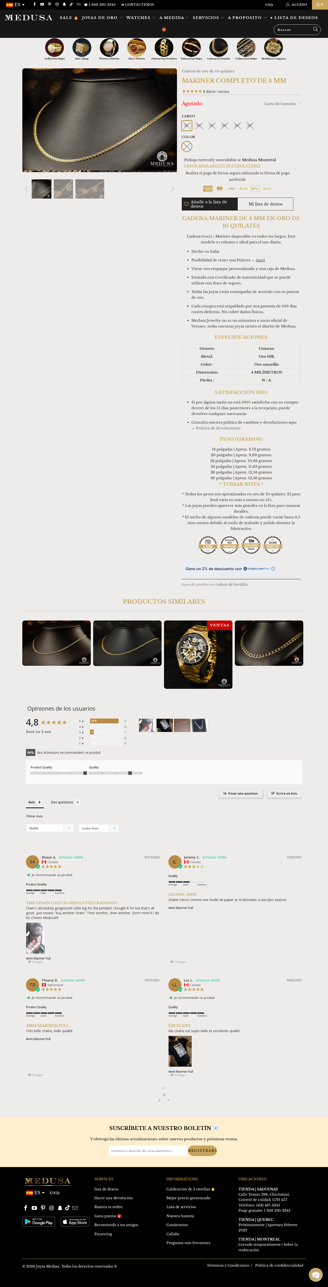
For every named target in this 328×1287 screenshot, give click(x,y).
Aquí (260, 260)
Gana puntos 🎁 (107, 1216)
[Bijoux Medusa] (29, 17)
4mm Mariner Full (38, 958)
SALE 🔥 (69, 17)
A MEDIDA (172, 17)
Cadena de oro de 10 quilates (208, 71)
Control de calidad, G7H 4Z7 (262, 1200)
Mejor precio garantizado (188, 1198)
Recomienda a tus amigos (116, 1225)
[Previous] (27, 189)
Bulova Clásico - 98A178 (198, 654)
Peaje (243, 1210)
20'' (199, 125)
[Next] (172, 189)
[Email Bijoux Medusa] (78, 4)
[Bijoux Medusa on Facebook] (34, 4)
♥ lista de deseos (294, 17)
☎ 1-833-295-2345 (100, 4)
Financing (103, 1234)
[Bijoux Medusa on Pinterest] (49, 4)
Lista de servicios (181, 1207)
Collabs (172, 1234)
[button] (316, 1275)
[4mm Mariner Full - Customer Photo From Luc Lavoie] (165, 725)
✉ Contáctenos (137, 4)
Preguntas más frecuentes (188, 1243)
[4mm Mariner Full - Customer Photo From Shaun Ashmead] (147, 725)
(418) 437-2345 (268, 1205)
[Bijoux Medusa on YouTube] (42, 4)
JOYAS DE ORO (100, 17)
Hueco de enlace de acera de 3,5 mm (127, 643)
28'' (250, 125)
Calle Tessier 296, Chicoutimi (263, 1194)
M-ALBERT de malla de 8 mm (269, 643)
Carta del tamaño (280, 103)
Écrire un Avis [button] (286, 793)
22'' (212, 125)
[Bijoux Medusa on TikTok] (72, 4)
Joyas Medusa (47, 1266)
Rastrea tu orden (108, 1207)
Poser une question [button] (243, 793)
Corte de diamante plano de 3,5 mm (56, 643)
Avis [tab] (31, 802)
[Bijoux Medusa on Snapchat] (64, 4)
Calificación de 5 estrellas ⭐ (190, 1189)
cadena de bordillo (231, 585)
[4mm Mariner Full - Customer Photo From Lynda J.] (200, 725)
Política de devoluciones (218, 428)
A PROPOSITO (245, 17)
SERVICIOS (207, 17)
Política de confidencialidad (279, 1265)
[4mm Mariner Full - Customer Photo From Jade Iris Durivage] (182, 725)
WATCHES (139, 17)
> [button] (169, 1100)
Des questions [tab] (62, 802)
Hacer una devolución (113, 1198)
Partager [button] (37, 962)
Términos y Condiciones (228, 1265)
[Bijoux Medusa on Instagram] (57, 4)
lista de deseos (106, 1189)
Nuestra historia (180, 1216)
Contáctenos (177, 1225)
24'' (224, 125)
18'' (186, 125)
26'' (237, 125)
